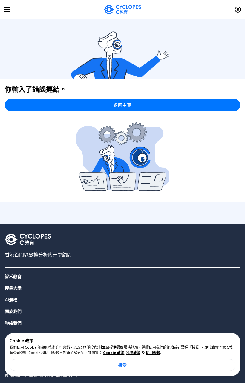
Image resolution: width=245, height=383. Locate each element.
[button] (122, 288)
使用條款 (153, 352)
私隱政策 (133, 352)
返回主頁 (123, 105)
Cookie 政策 (113, 352)
